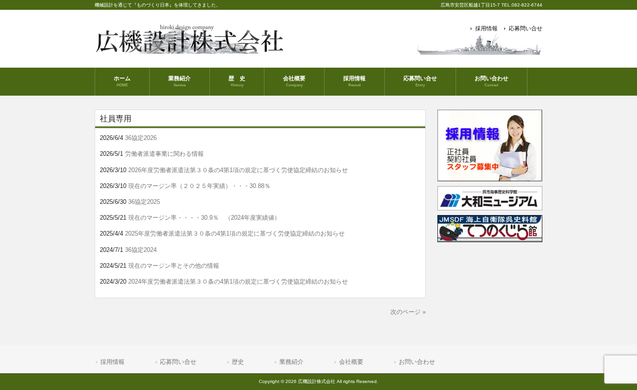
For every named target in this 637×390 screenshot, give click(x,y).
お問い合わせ (417, 361)
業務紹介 (291, 361)
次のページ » (408, 311)
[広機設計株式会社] (191, 50)
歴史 (238, 361)
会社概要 (351, 361)
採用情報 (486, 28)
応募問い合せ (525, 28)
